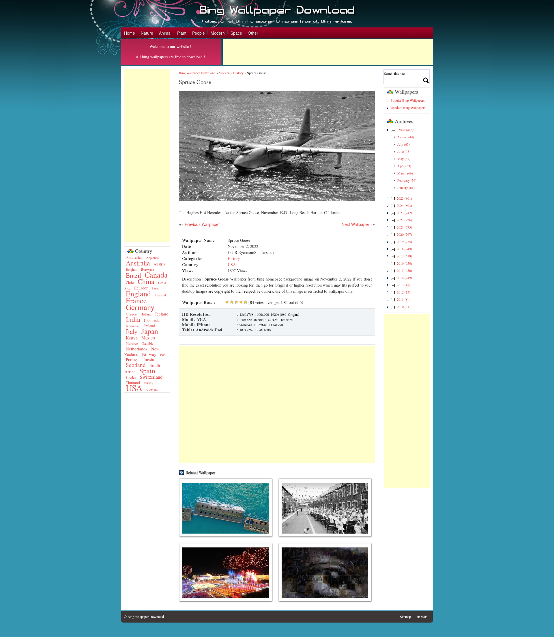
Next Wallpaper (355, 224)
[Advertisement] (328, 52)
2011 (403, 299)
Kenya (132, 338)
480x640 (259, 319)
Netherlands (136, 349)
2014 (404, 277)
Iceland (162, 314)
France (136, 300)
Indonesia (152, 320)
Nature (147, 33)
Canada (156, 275)
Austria (159, 264)
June (403, 151)
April (404, 166)
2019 (404, 241)
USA (134, 387)
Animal (165, 33)
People (198, 33)
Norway (149, 354)
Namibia (147, 343)
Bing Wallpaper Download (197, 72)
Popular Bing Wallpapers (408, 100)
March (405, 173)
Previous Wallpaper (202, 224)
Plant (181, 33)
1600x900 (262, 314)
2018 (404, 248)
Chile (130, 282)
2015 (404, 270)
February (406, 180)
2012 (403, 292)
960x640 (245, 324)
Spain (147, 370)
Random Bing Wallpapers (408, 107)
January (406, 187)
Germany (140, 307)
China (146, 281)
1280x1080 (263, 330)
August (405, 137)
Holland (146, 314)
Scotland (136, 364)
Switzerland (151, 377)
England (138, 293)
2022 (404, 220)
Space (236, 33)
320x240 (273, 319)
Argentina (152, 258)
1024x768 (246, 330)
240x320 (245, 319)
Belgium (131, 269)
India (133, 319)
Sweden (131, 377)
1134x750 (276, 324)
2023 (404, 212)
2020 (404, 234)
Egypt (155, 288)
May (403, 158)
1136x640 (260, 324)
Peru (163, 354)
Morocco (132, 343)
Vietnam (152, 389)
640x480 (287, 319)
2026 (405, 129)
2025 (404, 198)
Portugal (133, 359)
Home (129, 33)
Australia (138, 263)
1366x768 (246, 314)
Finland (160, 295)
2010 (403, 306)
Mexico (148, 338)
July (403, 144)
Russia (148, 359)
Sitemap (405, 616)
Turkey (148, 382)
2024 (404, 205)
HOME (422, 616)
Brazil (133, 275)
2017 (404, 256)
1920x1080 (278, 314)
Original (293, 314)
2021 (404, 227)
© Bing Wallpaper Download (144, 616)
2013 (403, 285)
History (238, 72)
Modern (218, 33)
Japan (149, 331)
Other (253, 33)
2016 (404, 263)
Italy (132, 331)
